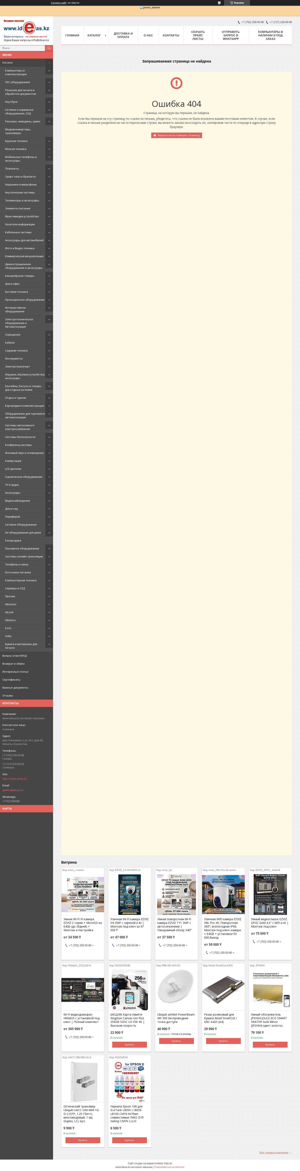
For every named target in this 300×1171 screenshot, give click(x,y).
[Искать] (49, 48)
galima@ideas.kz (12, 790)
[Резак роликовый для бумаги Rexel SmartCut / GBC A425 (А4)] (223, 990)
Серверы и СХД (15, 588)
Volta (8, 636)
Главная (72, 35)
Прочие (10, 596)
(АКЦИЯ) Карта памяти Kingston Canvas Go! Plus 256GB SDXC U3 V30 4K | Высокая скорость (127, 1020)
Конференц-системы (18, 445)
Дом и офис (12, 284)
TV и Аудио (12, 485)
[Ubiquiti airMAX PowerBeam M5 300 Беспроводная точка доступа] (176, 990)
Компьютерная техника (21, 580)
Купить (129, 1044)
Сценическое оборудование (23, 477)
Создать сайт (59, 2)
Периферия (12, 516)
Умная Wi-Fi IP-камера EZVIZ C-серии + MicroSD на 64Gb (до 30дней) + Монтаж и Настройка (82, 924)
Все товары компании (274, 1152)
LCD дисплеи (13, 469)
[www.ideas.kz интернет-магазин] (26, 28)
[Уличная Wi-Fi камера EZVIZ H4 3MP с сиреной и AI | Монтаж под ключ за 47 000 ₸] (129, 894)
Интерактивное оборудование (15, 309)
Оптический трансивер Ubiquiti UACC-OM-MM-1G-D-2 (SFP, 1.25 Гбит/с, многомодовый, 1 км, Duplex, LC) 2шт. (81, 1114)
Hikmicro (10, 620)
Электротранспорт (17, 366)
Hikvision (10, 604)
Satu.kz (168, 1163)
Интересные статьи (15, 671)
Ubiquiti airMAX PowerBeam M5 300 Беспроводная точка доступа (176, 1018)
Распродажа (13, 540)
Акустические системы (20, 192)
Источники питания (18, 572)
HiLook (9, 612)
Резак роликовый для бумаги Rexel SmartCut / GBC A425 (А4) (220, 1018)
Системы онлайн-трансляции (24, 556)
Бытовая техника (16, 292)
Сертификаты (11, 679)
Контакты (171, 35)
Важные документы (15, 687)
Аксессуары (12, 493)
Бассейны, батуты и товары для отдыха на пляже (23, 388)
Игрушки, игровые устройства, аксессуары (25, 376)
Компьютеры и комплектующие (16, 72)
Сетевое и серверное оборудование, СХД (19, 111)
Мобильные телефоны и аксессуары (21, 158)
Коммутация (13, 461)
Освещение (12, 334)
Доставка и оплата (123, 35)
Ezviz (8, 628)
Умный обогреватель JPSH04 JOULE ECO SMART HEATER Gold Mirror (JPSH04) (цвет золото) (269, 1020)
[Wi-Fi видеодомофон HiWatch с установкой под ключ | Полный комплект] (82, 990)
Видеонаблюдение (17, 500)
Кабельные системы (18, 232)
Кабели (10, 342)
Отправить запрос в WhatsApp (231, 35)
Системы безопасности (20, 437)
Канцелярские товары (19, 276)
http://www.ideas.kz (14, 778)
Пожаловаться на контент (169, 1167)
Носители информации (20, 224)
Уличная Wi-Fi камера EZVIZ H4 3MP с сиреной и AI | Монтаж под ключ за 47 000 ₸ (129, 924)
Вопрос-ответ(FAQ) (14, 656)
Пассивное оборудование (22, 548)
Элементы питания (17, 208)
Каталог (7, 62)
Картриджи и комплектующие (24, 405)
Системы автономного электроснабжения (19, 427)
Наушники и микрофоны (21, 184)
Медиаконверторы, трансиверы (18, 131)
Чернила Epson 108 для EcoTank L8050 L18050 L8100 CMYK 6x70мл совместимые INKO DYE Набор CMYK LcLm (127, 1114)
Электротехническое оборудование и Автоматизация (19, 322)
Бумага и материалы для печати (21, 646)
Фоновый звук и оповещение (24, 453)
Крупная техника (16, 141)
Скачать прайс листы (198, 35)
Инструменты (14, 358)
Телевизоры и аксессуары (22, 200)
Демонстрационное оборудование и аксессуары (23, 266)
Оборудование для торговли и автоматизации (25, 415)
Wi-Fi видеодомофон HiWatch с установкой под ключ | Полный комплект (81, 1018)
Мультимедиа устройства (22, 216)
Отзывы (7, 695)
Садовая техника (16, 350)
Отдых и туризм (15, 398)
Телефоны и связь (17, 564)
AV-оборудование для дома (23, 532)
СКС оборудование (17, 82)
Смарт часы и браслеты (20, 176)
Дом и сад (11, 508)
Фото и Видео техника (19, 248)
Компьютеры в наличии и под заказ (270, 35)
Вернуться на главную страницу (179, 135)
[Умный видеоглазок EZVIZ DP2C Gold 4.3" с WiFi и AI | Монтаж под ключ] (270, 894)
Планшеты (12, 168)
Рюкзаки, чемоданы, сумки (22, 121)
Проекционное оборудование (25, 299)
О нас (148, 35)
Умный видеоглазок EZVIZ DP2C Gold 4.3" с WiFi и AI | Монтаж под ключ (269, 922)
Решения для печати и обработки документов (20, 92)
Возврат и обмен (13, 663)
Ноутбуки (11, 102)
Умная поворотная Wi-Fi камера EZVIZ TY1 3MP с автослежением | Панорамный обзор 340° (174, 924)
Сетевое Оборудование (21, 524)
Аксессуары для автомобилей (24, 240)
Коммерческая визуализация (24, 256)
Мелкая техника (15, 149)
